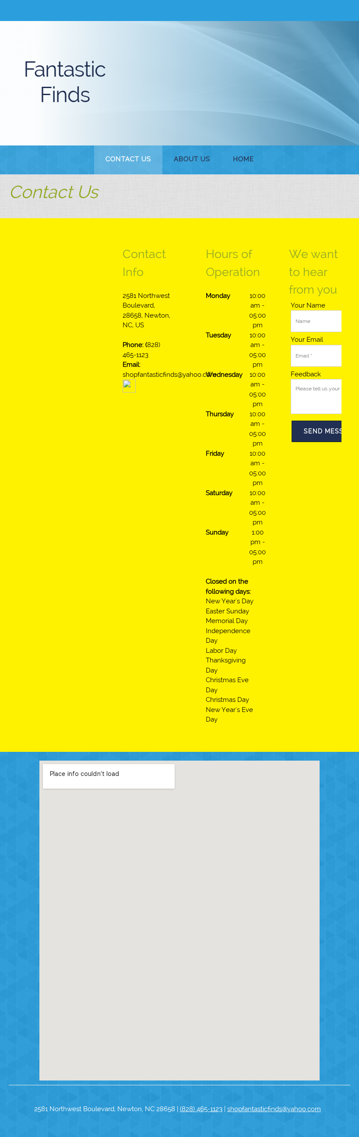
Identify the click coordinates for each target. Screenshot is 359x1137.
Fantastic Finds (65, 82)
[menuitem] (128, 159)
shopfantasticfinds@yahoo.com (274, 1109)
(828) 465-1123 (201, 1109)
